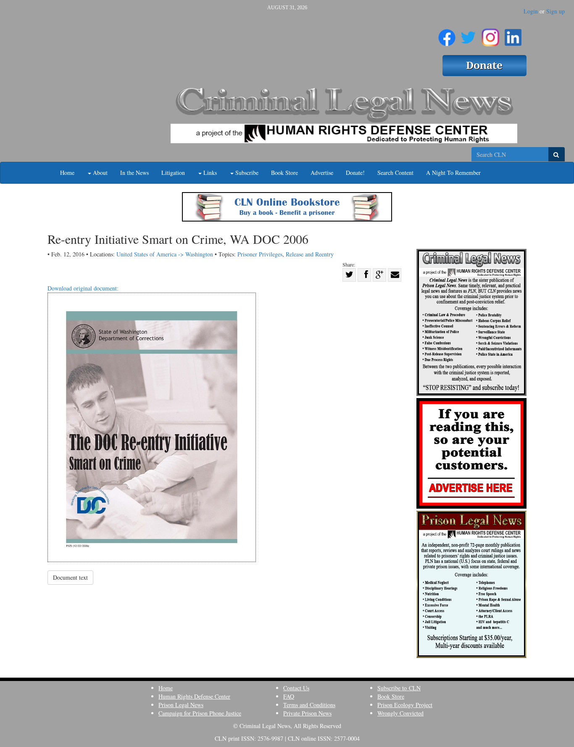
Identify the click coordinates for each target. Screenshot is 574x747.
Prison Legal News (180, 705)
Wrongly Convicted (400, 713)
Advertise (322, 173)
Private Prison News (307, 713)
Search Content (395, 173)
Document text (70, 577)
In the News (134, 173)
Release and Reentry (310, 254)
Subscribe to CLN (399, 688)
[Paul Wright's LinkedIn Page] (513, 34)
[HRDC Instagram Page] (490, 34)
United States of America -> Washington (164, 254)
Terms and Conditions (309, 705)
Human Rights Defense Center (194, 696)
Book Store (284, 173)
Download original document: (82, 288)
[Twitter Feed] (468, 34)
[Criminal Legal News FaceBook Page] (447, 34)
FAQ (288, 696)
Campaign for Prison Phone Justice (199, 713)
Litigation (173, 173)
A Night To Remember (453, 173)
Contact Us (296, 688)
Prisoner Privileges (259, 254)
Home (67, 173)
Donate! (355, 173)
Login (531, 11)
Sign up (555, 11)
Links (209, 173)
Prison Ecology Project (404, 705)
